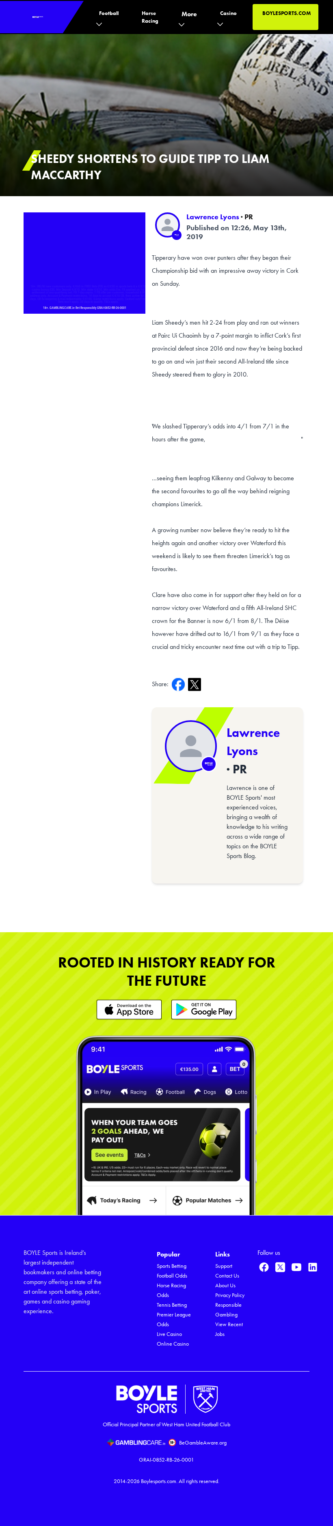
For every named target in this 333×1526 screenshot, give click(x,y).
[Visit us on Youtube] (296, 1267)
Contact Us (227, 1275)
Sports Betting (171, 1266)
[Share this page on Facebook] (180, 684)
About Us (225, 1285)
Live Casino (169, 1334)
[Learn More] (129, 1009)
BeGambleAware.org (203, 1442)
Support (223, 1266)
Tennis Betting (172, 1304)
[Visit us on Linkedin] (312, 1267)
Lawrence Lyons (212, 216)
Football (109, 13)
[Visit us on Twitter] (280, 1267)
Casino (228, 13)
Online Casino (173, 1343)
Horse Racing (150, 17)
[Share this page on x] (196, 684)
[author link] (167, 224)
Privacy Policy (229, 1295)
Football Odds (172, 1275)
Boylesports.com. (159, 1481)
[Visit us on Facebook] (263, 1267)
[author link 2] (191, 746)
